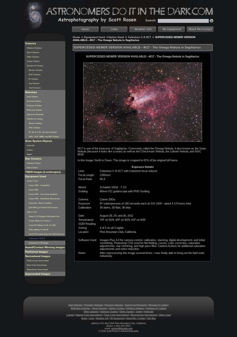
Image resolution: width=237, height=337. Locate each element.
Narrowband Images (37, 256)
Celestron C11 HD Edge (38, 243)
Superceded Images (37, 273)
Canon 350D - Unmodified (39, 185)
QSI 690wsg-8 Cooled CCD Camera (43, 207)
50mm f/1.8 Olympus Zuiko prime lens (43, 216)
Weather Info (102, 318)
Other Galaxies (32, 56)
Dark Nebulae (32, 96)
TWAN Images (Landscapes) (42, 171)
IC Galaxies (33, 79)
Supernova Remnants (35, 114)
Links (91, 318)
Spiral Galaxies (32, 52)
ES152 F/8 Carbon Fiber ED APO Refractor (46, 234)
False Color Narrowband (36, 265)
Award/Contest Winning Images (44, 247)
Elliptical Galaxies (34, 48)
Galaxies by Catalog (34, 65)
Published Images (36, 251)
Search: (150, 20)
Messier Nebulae (35, 123)
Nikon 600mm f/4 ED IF (38, 229)
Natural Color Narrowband (37, 260)
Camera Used (32, 180)
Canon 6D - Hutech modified (40, 203)
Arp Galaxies (33, 83)
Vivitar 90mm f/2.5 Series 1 (39, 220)
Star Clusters (32, 158)
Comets (29, 149)
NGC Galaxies (34, 74)
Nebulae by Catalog (34, 118)
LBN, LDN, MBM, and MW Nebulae (43, 136)
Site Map (151, 318)
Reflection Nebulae (34, 110)
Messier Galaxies (35, 70)
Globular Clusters (33, 163)
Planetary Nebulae (34, 105)
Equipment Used (94, 37)
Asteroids (30, 145)
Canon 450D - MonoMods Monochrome (44, 198)
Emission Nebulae (33, 101)
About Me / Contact (135, 318)
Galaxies (30, 43)
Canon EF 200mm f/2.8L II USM (41, 225)
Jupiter (29, 154)
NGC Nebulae (34, 127)
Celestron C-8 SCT (139, 37)
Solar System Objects (38, 140)
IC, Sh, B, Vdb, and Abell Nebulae (42, 132)
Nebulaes (30, 92)
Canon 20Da (33, 189)
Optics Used (116, 37)
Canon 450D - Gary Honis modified (42, 194)
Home (76, 37)
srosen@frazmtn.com (122, 328)
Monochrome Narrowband (37, 269)
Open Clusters (32, 167)
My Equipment (117, 318)
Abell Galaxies (34, 87)
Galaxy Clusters (33, 61)
